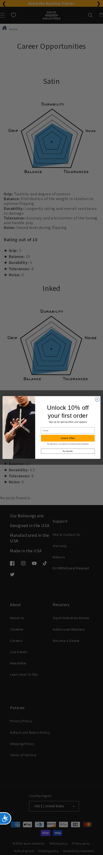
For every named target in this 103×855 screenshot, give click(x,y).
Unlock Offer (68, 438)
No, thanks (68, 451)
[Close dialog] (97, 399)
